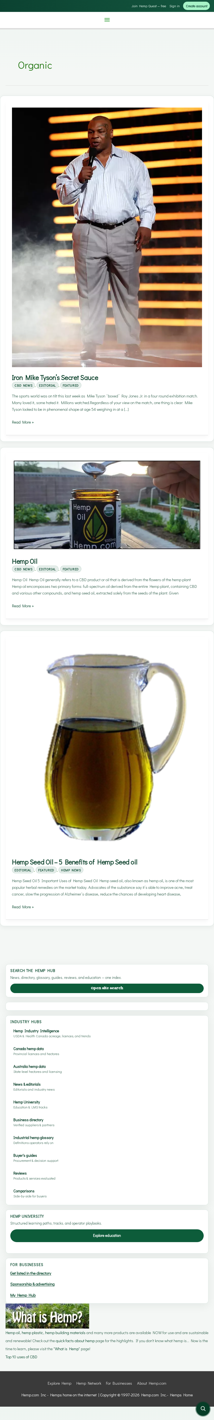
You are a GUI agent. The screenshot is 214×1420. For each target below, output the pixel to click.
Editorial (47, 385)
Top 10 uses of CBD (21, 1356)
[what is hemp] (47, 1315)
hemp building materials (65, 1332)
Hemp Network (88, 1383)
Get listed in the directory (30, 1273)
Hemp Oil (24, 561)
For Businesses (119, 1383)
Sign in (174, 6)
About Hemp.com (151, 1383)
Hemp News (71, 870)
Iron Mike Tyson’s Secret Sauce (55, 377)
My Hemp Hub (23, 1295)
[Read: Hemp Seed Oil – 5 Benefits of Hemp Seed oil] (107, 746)
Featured (71, 385)
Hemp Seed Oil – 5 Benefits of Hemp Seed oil (74, 861)
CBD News (23, 385)
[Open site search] (203, 1409)
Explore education (107, 1235)
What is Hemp (67, 1348)
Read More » (23, 422)
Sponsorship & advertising (32, 1284)
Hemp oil (13, 1332)
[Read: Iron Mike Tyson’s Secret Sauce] (107, 236)
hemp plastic (32, 1332)
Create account (196, 6)
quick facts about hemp (75, 1340)
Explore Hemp (59, 1383)
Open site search (107, 988)
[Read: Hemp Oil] (107, 504)
